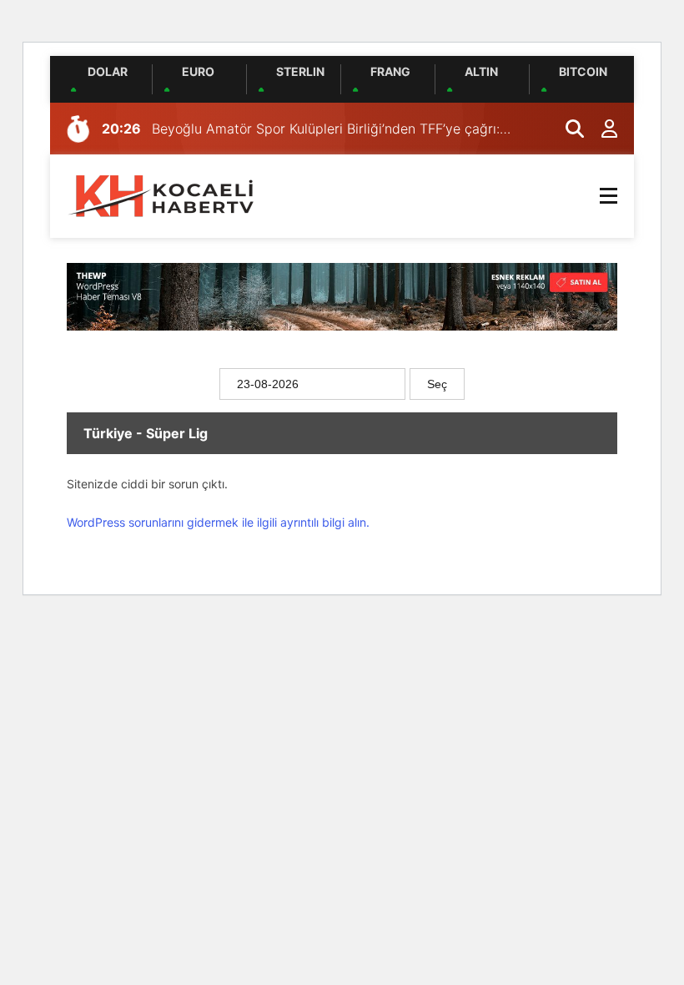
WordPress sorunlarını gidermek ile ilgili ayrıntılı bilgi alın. (218, 522)
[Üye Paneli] (600, 128)
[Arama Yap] (567, 128)
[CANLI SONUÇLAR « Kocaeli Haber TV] (163, 194)
